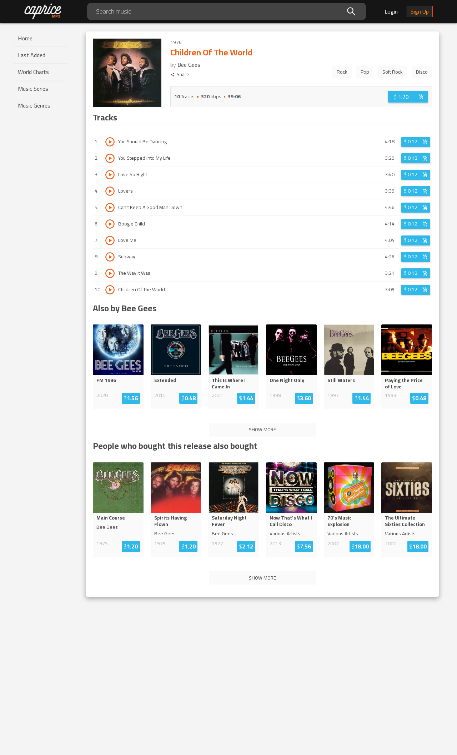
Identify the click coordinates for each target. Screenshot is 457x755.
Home (25, 38)
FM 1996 (106, 380)
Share (183, 74)
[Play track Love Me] (110, 240)
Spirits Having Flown (170, 521)
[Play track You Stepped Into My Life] (110, 158)
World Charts (33, 71)
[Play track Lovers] (110, 191)
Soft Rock (392, 71)
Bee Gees (188, 64)
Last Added (31, 55)
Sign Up (420, 11)
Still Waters (341, 380)
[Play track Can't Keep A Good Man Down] (110, 208)
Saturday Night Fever (229, 521)
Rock (342, 71)
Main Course (110, 518)
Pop (365, 71)
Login (391, 11)
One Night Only (287, 380)
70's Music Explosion (339, 521)
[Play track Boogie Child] (110, 224)
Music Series (33, 88)
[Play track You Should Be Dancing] (110, 142)
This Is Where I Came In (229, 383)
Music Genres (34, 105)
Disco (422, 71)
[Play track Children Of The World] (110, 290)
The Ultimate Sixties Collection (405, 521)
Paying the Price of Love (404, 383)
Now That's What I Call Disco (291, 521)
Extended (165, 380)
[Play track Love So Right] (110, 175)
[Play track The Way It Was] (110, 273)
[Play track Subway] (110, 257)
